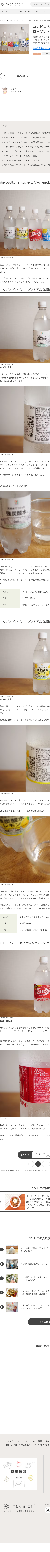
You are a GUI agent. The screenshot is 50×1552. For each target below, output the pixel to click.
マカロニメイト (27, 1445)
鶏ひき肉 (27, 11)
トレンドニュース (13, 1441)
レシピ (26, 1441)
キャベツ (19, 11)
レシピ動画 (37, 1441)
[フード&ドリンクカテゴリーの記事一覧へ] (37, 53)
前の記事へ (22, 76)
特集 (7, 1445)
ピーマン (36, 11)
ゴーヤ (43, 11)
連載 (15, 1445)
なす (12, 11)
